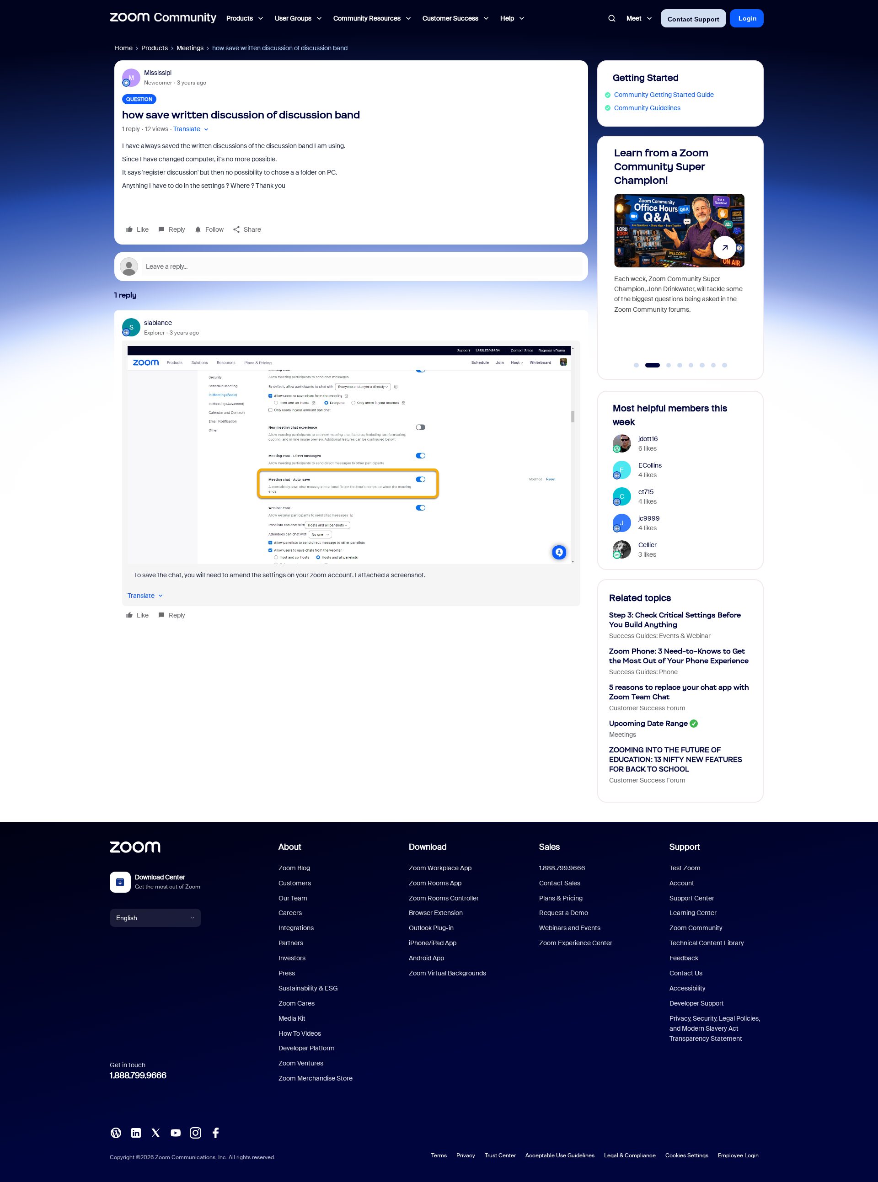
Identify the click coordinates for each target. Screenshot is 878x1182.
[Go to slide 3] (664, 365)
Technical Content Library (706, 943)
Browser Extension (436, 913)
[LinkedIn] (136, 1132)
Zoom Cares (296, 1003)
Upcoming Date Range (648, 723)
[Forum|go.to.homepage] (163, 18)
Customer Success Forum (647, 708)
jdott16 (648, 439)
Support (684, 846)
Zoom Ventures (300, 1063)
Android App (426, 958)
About (289, 846)
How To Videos (299, 1033)
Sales (549, 846)
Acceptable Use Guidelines (559, 1155)
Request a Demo (563, 913)
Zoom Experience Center (575, 943)
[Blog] (116, 1132)
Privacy (465, 1155)
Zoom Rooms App (435, 883)
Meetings (190, 48)
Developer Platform (306, 1048)
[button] (191, 129)
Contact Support (693, 19)
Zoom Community (696, 928)
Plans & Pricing (561, 898)
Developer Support (696, 1003)
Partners (290, 943)
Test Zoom (685, 868)
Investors (291, 958)
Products (154, 48)
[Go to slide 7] (713, 365)
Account (681, 883)
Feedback (683, 958)
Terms (439, 1155)
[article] (351, 470)
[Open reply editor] (351, 266)
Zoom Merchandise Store (315, 1078)
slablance (158, 323)
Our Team (292, 898)
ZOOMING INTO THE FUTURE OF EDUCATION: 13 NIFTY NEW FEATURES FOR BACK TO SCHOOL (675, 759)
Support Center (691, 898)
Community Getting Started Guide (664, 95)
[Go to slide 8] (725, 365)
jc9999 (649, 518)
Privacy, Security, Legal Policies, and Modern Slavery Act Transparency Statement (714, 1028)
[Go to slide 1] (636, 365)
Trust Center (500, 1155)
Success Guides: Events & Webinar (660, 636)
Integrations (296, 928)
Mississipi (157, 73)
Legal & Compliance (630, 1155)
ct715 (646, 492)
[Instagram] (195, 1132)
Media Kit (291, 1018)
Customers (294, 883)
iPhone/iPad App (432, 943)
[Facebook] (215, 1132)
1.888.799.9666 (138, 1075)
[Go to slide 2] (647, 365)
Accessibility (687, 988)
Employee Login (738, 1155)
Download (428, 846)
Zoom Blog (294, 868)
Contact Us (685, 973)
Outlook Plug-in (431, 928)
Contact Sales (559, 883)
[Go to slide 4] (680, 365)
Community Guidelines (647, 108)
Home (123, 48)
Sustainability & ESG (308, 988)
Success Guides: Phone (643, 672)
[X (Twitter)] (155, 1132)
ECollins (650, 465)
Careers (290, 913)
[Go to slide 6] (702, 365)
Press (286, 973)
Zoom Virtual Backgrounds (447, 973)
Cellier (647, 545)
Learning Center (693, 913)
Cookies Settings (686, 1155)
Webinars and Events (569, 928)
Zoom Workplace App (440, 868)
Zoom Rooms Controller (444, 898)
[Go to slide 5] (691, 365)
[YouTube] (176, 1132)
